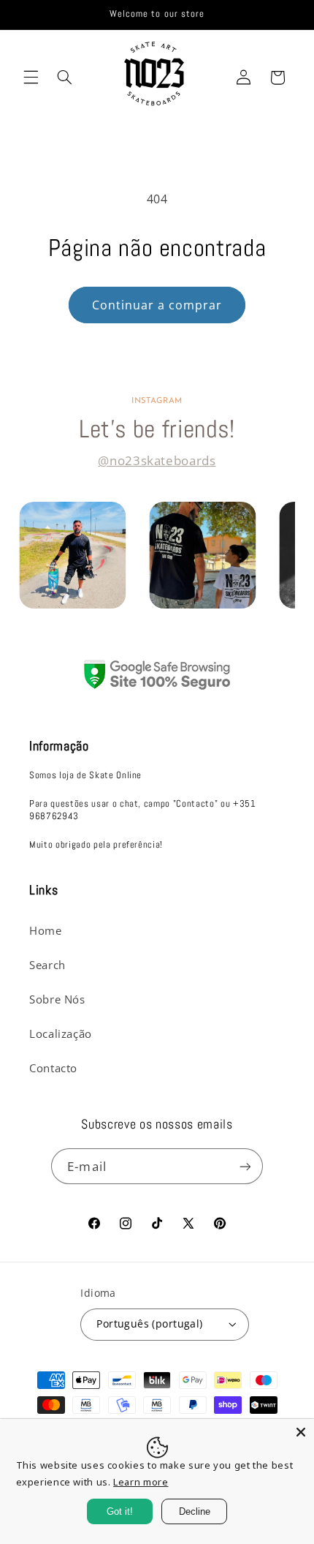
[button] (30, 77)
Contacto (53, 1068)
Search (47, 964)
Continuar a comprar (157, 305)
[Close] (301, 1432)
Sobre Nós (57, 999)
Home (45, 930)
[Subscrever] (244, 1166)
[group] (72, 555)
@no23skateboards (156, 460)
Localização (60, 1033)
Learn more (140, 1481)
